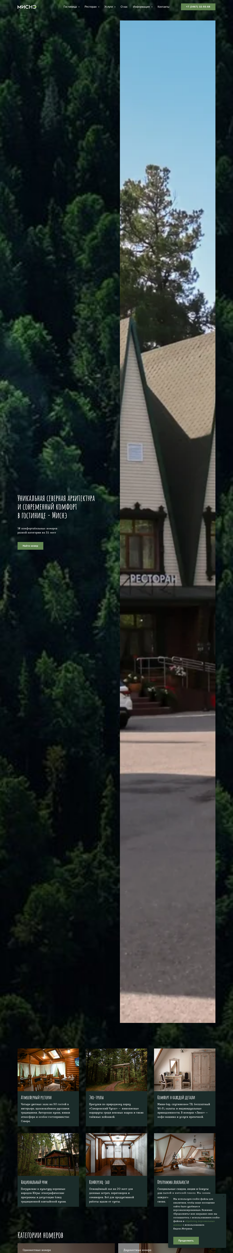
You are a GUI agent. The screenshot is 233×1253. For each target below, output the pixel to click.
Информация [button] (141, 6)
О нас (124, 6)
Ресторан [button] (91, 6)
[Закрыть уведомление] (223, 1196)
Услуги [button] (108, 6)
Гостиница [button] (70, 6)
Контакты (163, 6)
